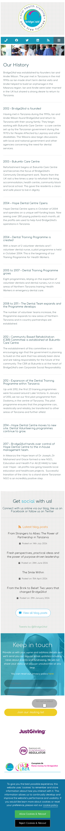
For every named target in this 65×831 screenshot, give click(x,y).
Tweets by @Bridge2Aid (33, 627)
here (51, 673)
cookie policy (50, 805)
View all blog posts (34, 613)
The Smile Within (33, 572)
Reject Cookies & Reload (32, 823)
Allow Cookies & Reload (32, 814)
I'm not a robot (44, 701)
